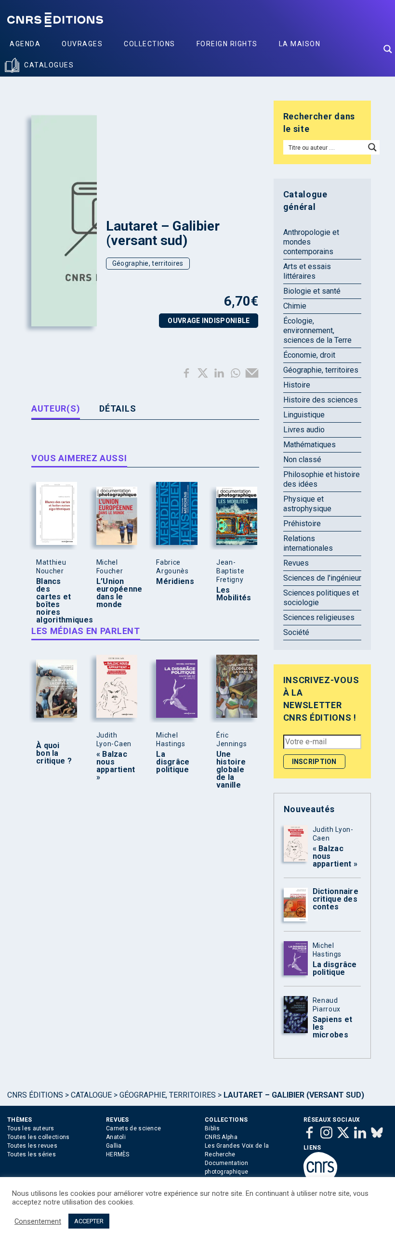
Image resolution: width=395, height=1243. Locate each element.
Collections (149, 44)
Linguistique (304, 414)
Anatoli (116, 1137)
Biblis (212, 1128)
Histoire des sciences (320, 399)
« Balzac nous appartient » (114, 766)
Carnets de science (133, 1128)
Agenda (25, 44)
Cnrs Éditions (35, 1095)
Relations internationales (308, 543)
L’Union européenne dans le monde (114, 593)
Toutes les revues (32, 1145)
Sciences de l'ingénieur (322, 578)
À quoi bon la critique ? (54, 753)
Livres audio (304, 429)
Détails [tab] (117, 408)
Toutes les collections (38, 1137)
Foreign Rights (227, 44)
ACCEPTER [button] (89, 1221)
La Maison (300, 44)
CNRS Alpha (221, 1137)
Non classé (302, 459)
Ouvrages (82, 44)
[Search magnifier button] (388, 49)
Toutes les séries (31, 1154)
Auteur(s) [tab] (55, 408)
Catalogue (91, 1095)
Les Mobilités (233, 594)
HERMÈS (118, 1154)
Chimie (294, 306)
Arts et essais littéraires (307, 271)
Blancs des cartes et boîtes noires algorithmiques (54, 601)
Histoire (296, 384)
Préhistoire (302, 523)
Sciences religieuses (319, 617)
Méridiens (174, 581)
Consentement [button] (37, 1221)
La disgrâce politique (172, 762)
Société (296, 632)
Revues (296, 563)
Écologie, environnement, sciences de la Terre (317, 330)
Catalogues (49, 65)
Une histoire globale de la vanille (231, 770)
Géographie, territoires (148, 263)
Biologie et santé (312, 291)
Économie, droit (309, 355)
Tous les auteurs (30, 1128)
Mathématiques (309, 444)
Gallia (114, 1145)
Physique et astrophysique (307, 503)
